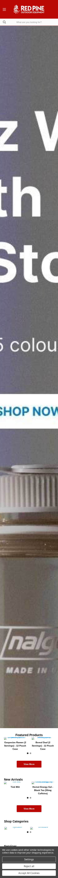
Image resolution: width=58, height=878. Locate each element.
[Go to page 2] (30, 753)
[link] (29, 377)
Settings (29, 859)
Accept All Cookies (29, 873)
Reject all (29, 866)
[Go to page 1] (27, 753)
